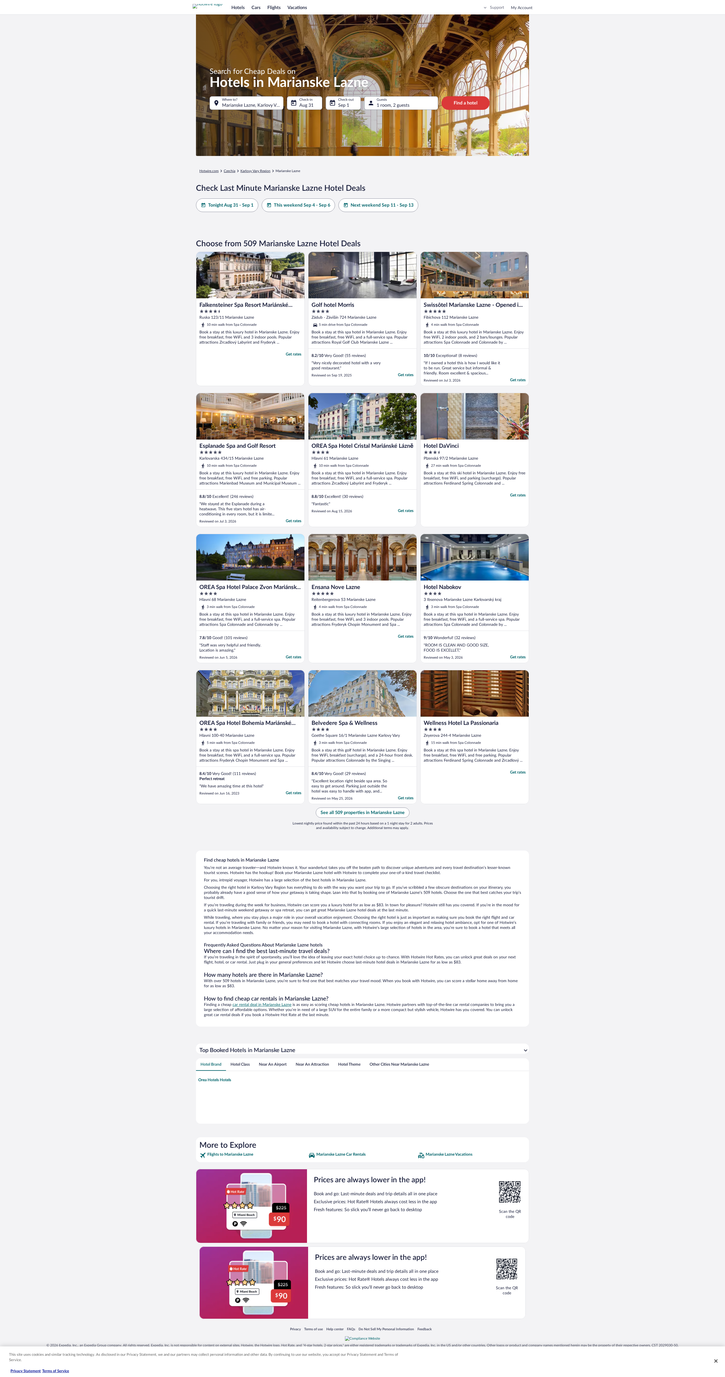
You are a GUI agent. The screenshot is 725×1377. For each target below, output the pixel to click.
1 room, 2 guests (393, 105)
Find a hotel (465, 103)
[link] (253, 1155)
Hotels (238, 7)
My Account (521, 8)
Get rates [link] (293, 354)
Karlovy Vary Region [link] (255, 171)
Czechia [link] (229, 171)
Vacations (297, 7)
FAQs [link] (351, 1329)
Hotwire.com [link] (209, 171)
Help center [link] (335, 1329)
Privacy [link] (295, 1329)
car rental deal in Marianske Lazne (262, 1005)
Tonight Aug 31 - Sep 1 (230, 205)
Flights (274, 7)
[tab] (211, 1064)
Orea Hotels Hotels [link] (214, 1080)
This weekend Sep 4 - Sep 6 (302, 205)
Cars (256, 7)
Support (497, 8)
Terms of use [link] (313, 1329)
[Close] (716, 1361)
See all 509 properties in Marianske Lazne (363, 812)
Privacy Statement (25, 1371)
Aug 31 (306, 105)
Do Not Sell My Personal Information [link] (386, 1329)
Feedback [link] (424, 1329)
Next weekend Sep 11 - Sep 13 (382, 205)
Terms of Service (55, 1371)
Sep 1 (343, 105)
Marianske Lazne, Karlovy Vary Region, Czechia (252, 105)
